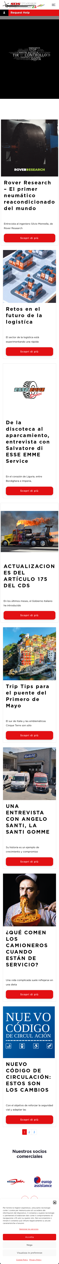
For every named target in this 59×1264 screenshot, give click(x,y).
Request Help (20, 12)
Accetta (29, 1237)
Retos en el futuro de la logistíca (24, 315)
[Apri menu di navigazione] (53, 5)
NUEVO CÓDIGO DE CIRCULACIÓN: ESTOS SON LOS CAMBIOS (28, 1077)
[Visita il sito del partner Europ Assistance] (16, 1181)
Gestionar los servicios (28, 1229)
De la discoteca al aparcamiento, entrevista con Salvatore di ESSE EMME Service (28, 441)
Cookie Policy (22, 1260)
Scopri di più (29, 238)
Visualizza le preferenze (29, 1253)
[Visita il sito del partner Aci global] (43, 1181)
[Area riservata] (4, 12)
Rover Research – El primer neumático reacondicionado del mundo (29, 195)
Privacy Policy (35, 1260)
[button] (54, 1202)
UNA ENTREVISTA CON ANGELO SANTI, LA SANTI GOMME (28, 819)
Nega (29, 1245)
